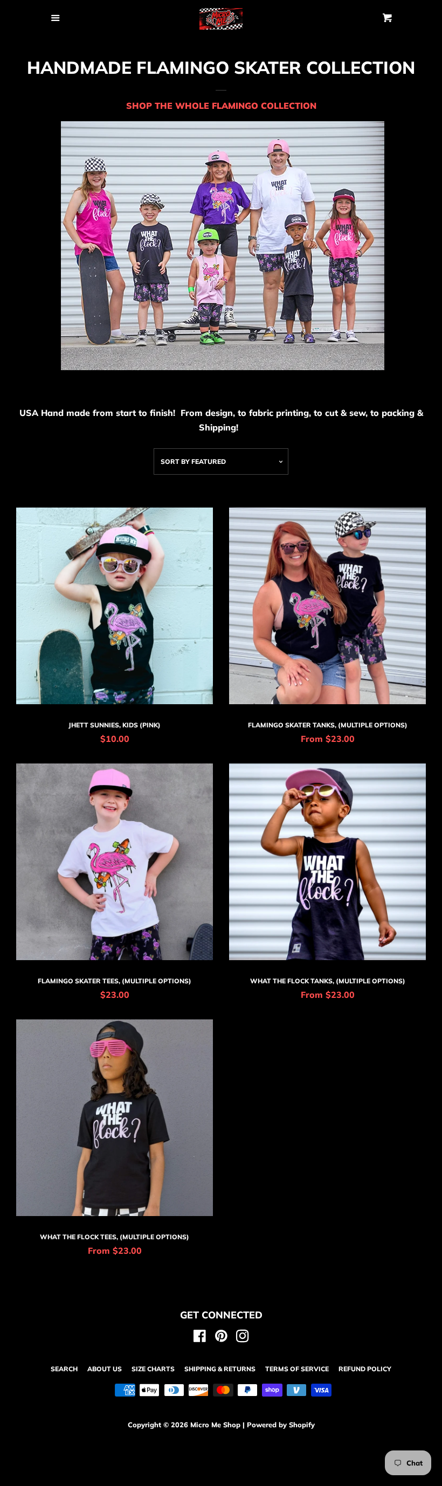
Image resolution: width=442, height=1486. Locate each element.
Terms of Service (297, 1369)
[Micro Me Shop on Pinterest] (221, 1337)
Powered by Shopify (281, 1424)
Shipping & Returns (219, 1369)
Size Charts (153, 1369)
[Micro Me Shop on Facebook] (199, 1337)
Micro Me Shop (215, 1424)
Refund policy (365, 1369)
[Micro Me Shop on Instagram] (242, 1337)
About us (104, 1369)
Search (64, 1369)
